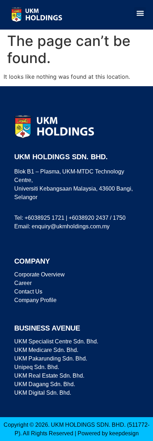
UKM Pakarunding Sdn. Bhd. (50, 359)
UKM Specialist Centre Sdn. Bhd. (56, 341)
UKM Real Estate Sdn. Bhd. (49, 376)
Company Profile (35, 300)
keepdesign (124, 433)
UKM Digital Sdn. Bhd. (42, 393)
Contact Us (28, 292)
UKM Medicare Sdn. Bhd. (46, 350)
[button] (140, 13)
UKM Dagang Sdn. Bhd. (44, 384)
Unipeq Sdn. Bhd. (36, 367)
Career (23, 283)
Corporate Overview (39, 274)
